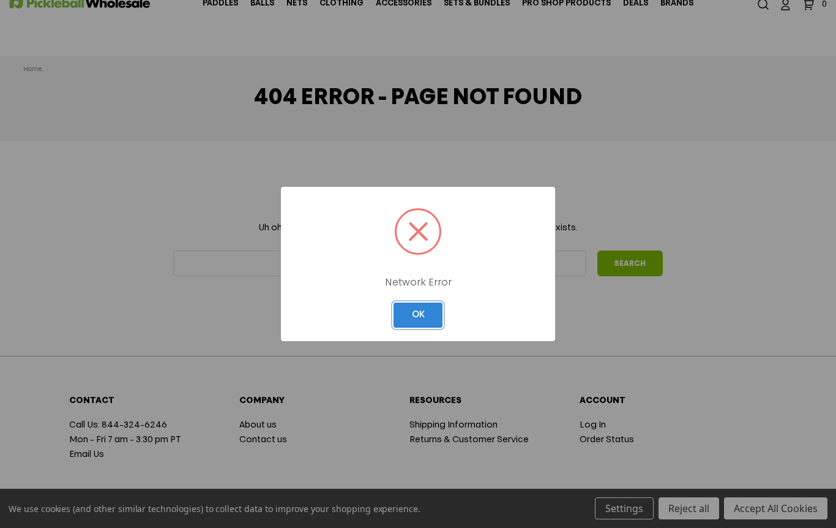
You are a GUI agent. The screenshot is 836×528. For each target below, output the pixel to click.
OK (418, 315)
